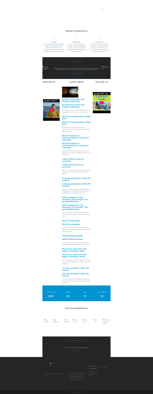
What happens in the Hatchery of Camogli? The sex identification (75, 199)
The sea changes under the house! (75, 269)
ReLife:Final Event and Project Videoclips (48, 91)
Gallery (87, 9)
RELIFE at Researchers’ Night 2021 (76, 117)
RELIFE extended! (71, 221)
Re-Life (68, 392)
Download (98, 9)
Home (51, 9)
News (92, 9)
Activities (69, 9)
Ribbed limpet (76, 42)
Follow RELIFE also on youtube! (73, 160)
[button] (59, 82)
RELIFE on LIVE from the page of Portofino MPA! (74, 250)
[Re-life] (76, 4)
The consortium (99, 42)
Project (56, 9)
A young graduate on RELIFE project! (76, 179)
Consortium (63, 9)
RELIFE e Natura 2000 (79, 9)
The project (54, 42)
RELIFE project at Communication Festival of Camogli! (75, 137)
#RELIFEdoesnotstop (72, 236)
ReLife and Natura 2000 (76, 73)
